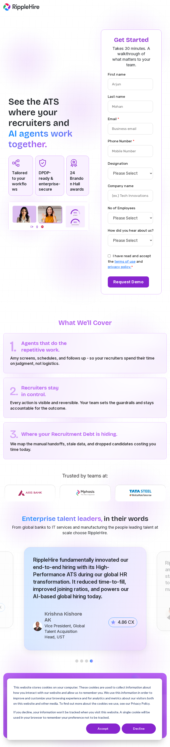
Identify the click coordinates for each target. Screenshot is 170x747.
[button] (77, 661)
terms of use (124, 261)
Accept (103, 728)
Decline (139, 728)
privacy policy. (119, 267)
